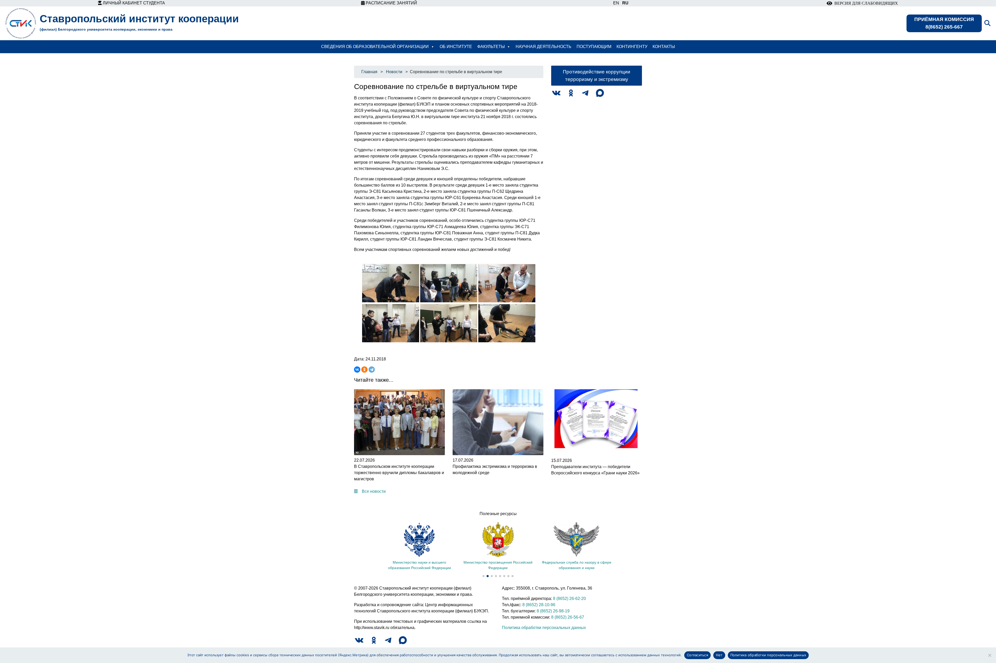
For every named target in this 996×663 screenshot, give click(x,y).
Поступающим (594, 46)
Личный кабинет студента (133, 3)
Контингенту (632, 46)
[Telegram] (372, 369)
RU (625, 3)
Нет (719, 655)
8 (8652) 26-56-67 (567, 617)
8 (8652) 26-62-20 (569, 598)
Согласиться (697, 655)
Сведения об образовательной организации (375, 46)
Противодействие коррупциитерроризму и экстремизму (596, 75)
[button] (483, 576)
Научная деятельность (543, 46)
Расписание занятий (391, 3)
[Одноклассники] (364, 369)
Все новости (374, 491)
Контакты (664, 46)
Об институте (456, 46)
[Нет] (989, 655)
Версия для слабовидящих (865, 3)
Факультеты (491, 46)
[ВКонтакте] (357, 369)
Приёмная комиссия (944, 23)
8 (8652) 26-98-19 (553, 611)
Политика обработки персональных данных (544, 627)
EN (616, 3)
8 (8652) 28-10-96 (538, 605)
